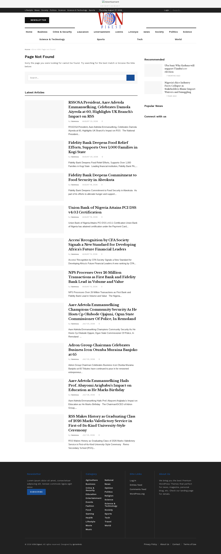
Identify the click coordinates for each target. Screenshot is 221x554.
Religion (109, 495)
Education (83, 32)
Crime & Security (62, 32)
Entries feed (136, 485)
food (88, 510)
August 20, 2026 (90, 157)
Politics (53, 10)
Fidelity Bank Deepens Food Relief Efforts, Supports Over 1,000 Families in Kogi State (102, 147)
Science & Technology (77, 10)
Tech (27, 15)
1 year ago (171, 96)
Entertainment (102, 32)
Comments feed (138, 489)
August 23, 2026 (90, 121)
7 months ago (173, 76)
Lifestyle (29, 10)
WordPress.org (137, 494)
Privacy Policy (150, 544)
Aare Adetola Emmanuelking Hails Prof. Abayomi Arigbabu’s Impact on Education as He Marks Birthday (100, 385)
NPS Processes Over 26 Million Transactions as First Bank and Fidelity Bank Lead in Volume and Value (102, 277)
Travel (108, 521)
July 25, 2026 (88, 435)
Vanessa (75, 121)
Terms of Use (189, 544)
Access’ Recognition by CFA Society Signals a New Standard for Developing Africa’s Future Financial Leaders (102, 244)
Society (44, 10)
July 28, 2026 (88, 395)
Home (29, 32)
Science (62, 10)
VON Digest (37, 544)
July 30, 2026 (88, 324)
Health (89, 517)
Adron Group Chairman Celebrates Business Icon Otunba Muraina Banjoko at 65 (102, 350)
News (37, 10)
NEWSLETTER (38, 20)
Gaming (90, 514)
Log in (133, 480)
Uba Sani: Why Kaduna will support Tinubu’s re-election (179, 68)
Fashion (90, 506)
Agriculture (92, 480)
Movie (89, 525)
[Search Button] (194, 10)
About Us (164, 544)
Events (119, 32)
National (109, 480)
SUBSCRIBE (36, 492)
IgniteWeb (77, 544)
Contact (176, 544)
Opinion (109, 488)
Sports (92, 10)
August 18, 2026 (90, 185)
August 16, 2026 (90, 217)
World (33, 15)
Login (166, 10)
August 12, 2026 (89, 254)
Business (42, 32)
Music (89, 529)
